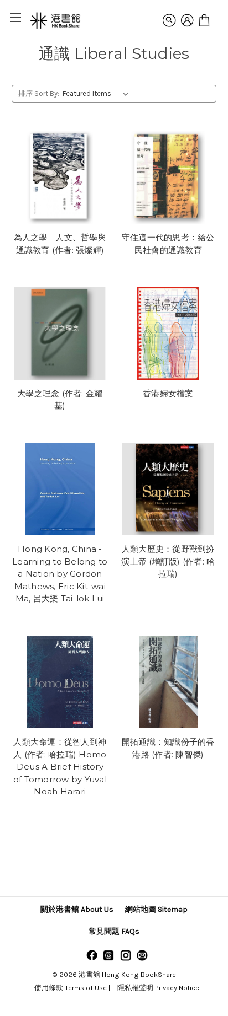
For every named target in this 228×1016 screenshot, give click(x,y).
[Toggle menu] (15, 17)
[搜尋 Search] (169, 20)
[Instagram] (125, 955)
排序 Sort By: (38, 93)
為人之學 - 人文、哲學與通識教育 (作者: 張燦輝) (60, 243)
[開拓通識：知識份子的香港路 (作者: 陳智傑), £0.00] (168, 682)
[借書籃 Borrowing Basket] (204, 20)
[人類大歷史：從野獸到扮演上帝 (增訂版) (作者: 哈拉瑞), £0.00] (168, 489)
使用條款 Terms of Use (70, 987)
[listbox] (97, 93)
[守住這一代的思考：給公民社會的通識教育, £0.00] (168, 177)
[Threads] (108, 955)
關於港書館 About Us (76, 909)
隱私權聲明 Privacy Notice (158, 987)
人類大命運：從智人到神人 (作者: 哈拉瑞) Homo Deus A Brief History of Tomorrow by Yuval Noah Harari (60, 767)
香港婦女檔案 (168, 393)
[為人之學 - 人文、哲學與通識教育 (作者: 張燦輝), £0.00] (60, 177)
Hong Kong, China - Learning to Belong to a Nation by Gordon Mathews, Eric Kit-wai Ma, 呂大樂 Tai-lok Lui (59, 574)
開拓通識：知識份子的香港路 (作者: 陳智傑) (168, 748)
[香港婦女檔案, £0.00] (168, 333)
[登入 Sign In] (187, 20)
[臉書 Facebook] (91, 955)
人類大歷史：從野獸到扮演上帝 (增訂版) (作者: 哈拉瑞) (168, 561)
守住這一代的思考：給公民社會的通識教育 (168, 243)
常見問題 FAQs (114, 931)
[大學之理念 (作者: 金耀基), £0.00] (60, 333)
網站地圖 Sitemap (156, 909)
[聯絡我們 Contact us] (142, 955)
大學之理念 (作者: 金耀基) (59, 399)
